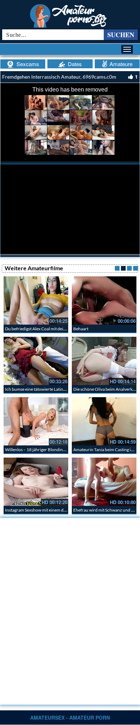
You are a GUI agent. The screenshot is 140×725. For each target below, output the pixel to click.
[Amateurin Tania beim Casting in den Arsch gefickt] (104, 421)
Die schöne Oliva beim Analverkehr (106, 389)
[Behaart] (104, 300)
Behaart (80, 328)
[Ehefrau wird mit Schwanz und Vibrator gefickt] (104, 482)
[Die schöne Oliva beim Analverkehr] (104, 361)
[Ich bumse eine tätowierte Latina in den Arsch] (36, 361)
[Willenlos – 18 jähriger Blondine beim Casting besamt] (36, 421)
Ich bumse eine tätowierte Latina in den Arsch (47, 389)
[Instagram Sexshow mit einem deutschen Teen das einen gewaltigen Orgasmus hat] (36, 482)
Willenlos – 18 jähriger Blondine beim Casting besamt (54, 449)
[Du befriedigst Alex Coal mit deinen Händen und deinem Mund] (36, 300)
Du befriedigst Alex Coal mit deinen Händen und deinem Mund (63, 328)
